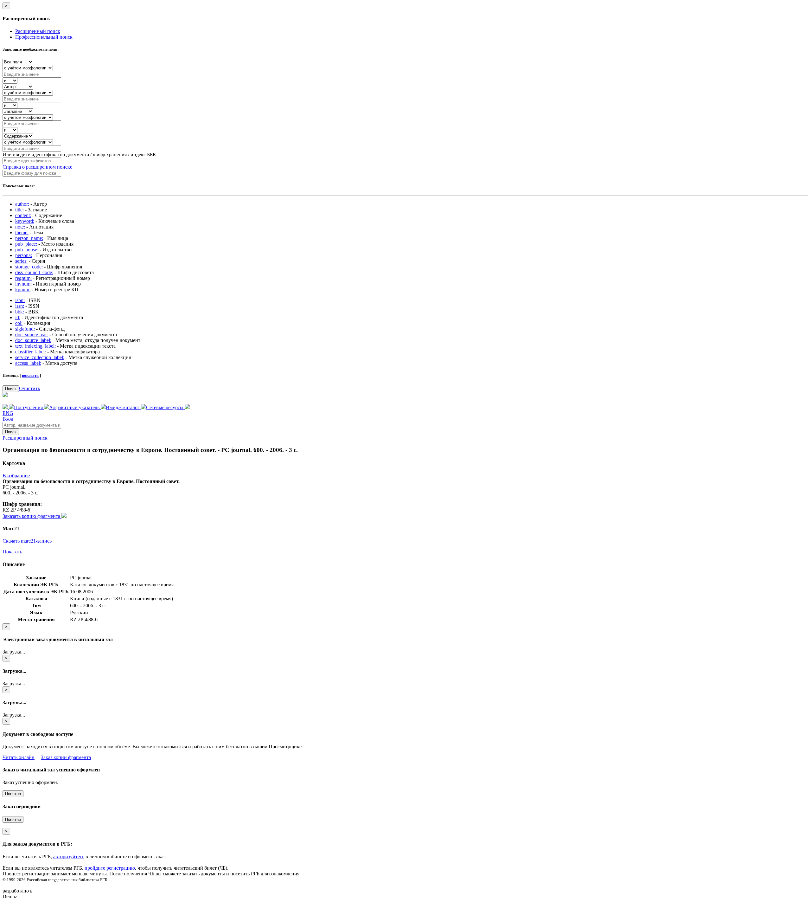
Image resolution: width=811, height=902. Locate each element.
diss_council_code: (34, 272)
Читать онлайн (19, 757)
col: (18, 323)
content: (23, 215)
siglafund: (25, 329)
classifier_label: (30, 351)
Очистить (29, 388)
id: (17, 317)
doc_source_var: (31, 334)
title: (19, 209)
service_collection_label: (39, 357)
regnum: (23, 278)
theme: (22, 232)
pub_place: (26, 244)
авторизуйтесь (68, 856)
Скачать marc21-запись (27, 541)
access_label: (28, 363)
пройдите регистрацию (110, 868)
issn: (19, 306)
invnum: (23, 284)
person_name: (29, 238)
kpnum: (22, 289)
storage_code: (29, 266)
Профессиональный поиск (44, 37)
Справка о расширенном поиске (37, 167)
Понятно (13, 793)
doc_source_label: (33, 340)
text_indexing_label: (35, 346)
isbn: (20, 300)
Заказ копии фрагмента (66, 757)
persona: (23, 255)
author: (22, 204)
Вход (8, 419)
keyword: (24, 221)
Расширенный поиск (37, 31)
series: (21, 261)
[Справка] (187, 407)
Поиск (10, 388)
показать (30, 375)
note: (20, 226)
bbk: (19, 311)
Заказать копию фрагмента (32, 516)
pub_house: (26, 249)
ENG (8, 413)
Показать (12, 551)
